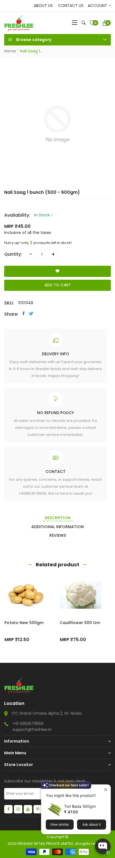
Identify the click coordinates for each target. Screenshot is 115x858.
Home (10, 51)
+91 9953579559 (28, 723)
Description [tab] (57, 518)
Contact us (70, 5)
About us (43, 5)
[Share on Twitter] (31, 313)
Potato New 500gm (24, 622)
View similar (59, 824)
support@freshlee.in (32, 729)
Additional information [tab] (57, 527)
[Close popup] (105, 789)
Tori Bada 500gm (80, 806)
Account (98, 5)
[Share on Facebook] (24, 313)
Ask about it (91, 824)
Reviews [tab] (57, 535)
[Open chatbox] (103, 846)
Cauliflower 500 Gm (80, 622)
